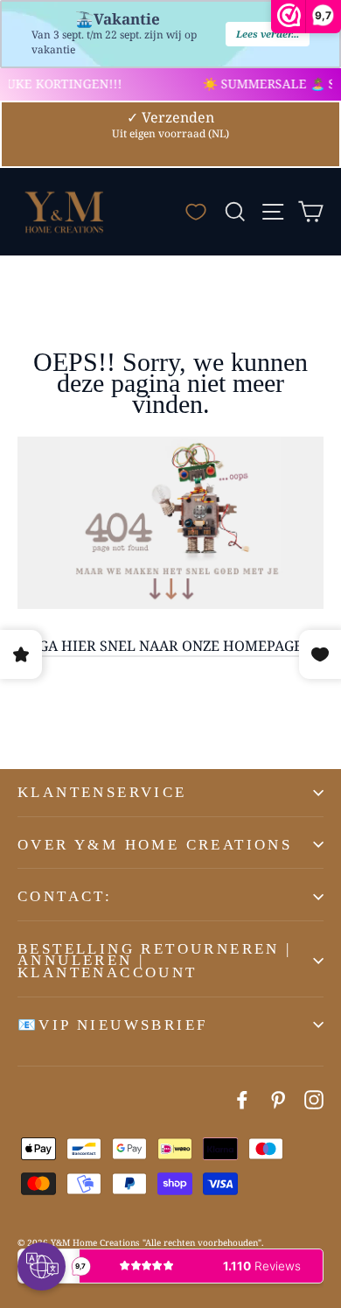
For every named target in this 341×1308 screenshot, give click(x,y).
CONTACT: (64, 896)
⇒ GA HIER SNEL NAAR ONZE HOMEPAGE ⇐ (170, 645)
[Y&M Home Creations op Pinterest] (278, 1098)
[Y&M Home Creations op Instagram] (314, 1098)
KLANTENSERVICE (102, 792)
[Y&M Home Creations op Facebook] (242, 1098)
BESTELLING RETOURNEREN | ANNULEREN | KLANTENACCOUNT (154, 961)
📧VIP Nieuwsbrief (112, 1025)
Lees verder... (267, 33)
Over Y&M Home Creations (154, 844)
